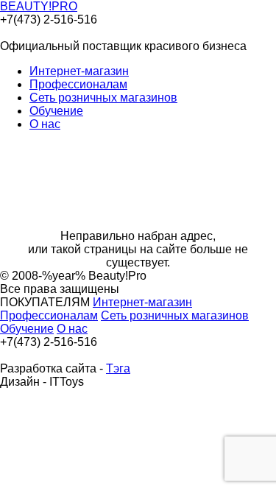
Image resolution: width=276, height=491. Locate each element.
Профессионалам (78, 84)
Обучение (56, 111)
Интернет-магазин (79, 71)
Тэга (118, 368)
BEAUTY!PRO (38, 6)
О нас (44, 124)
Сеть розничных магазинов (103, 97)
